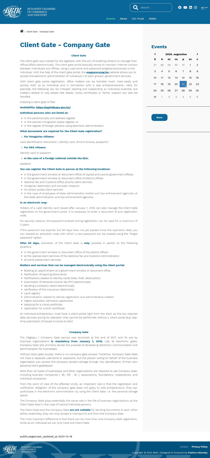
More (159, 117)
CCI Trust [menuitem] (138, 18)
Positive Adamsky (198, 452)
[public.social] (180, 8)
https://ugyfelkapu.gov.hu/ (53, 107)
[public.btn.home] (21, 32)
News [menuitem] (123, 18)
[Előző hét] (155, 54)
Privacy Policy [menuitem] (200, 446)
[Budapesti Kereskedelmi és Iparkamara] (29, 12)
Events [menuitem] (110, 18)
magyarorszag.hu (97, 72)
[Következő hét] (197, 54)
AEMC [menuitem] (152, 18)
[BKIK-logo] (22, 449)
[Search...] (135, 7)
